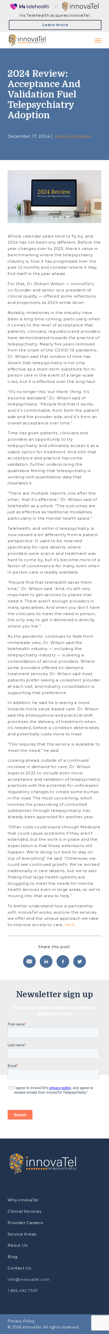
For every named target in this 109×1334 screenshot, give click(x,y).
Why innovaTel (23, 1200)
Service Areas (22, 1234)
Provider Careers (25, 1222)
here (70, 924)
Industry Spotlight (73, 136)
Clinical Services (24, 1211)
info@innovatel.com (29, 1279)
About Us (17, 1245)
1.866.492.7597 (23, 1290)
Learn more (55, 24)
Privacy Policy (21, 1321)
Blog (12, 1256)
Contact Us (19, 1268)
